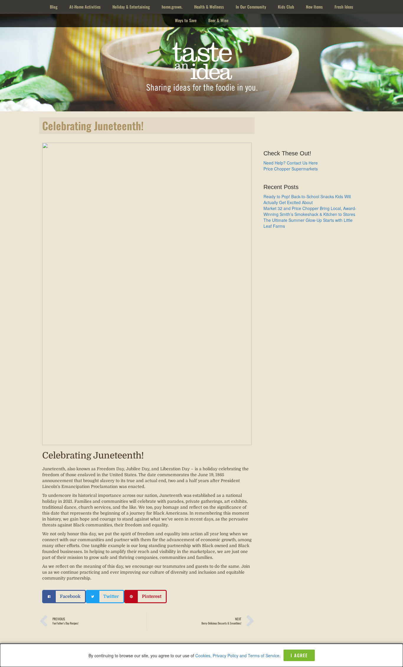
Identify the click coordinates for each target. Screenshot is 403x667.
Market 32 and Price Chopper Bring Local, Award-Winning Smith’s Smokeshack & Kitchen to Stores (309, 211)
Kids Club (286, 7)
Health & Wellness (209, 7)
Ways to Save (185, 20)
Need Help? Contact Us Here (290, 163)
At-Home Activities (85, 7)
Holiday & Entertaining (131, 7)
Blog (54, 7)
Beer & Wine (218, 20)
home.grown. (172, 7)
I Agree (299, 655)
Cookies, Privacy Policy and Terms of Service (237, 655)
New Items (314, 7)
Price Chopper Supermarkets (290, 169)
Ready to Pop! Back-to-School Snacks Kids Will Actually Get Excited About (307, 199)
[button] (64, 596)
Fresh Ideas (344, 7)
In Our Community (251, 7)
